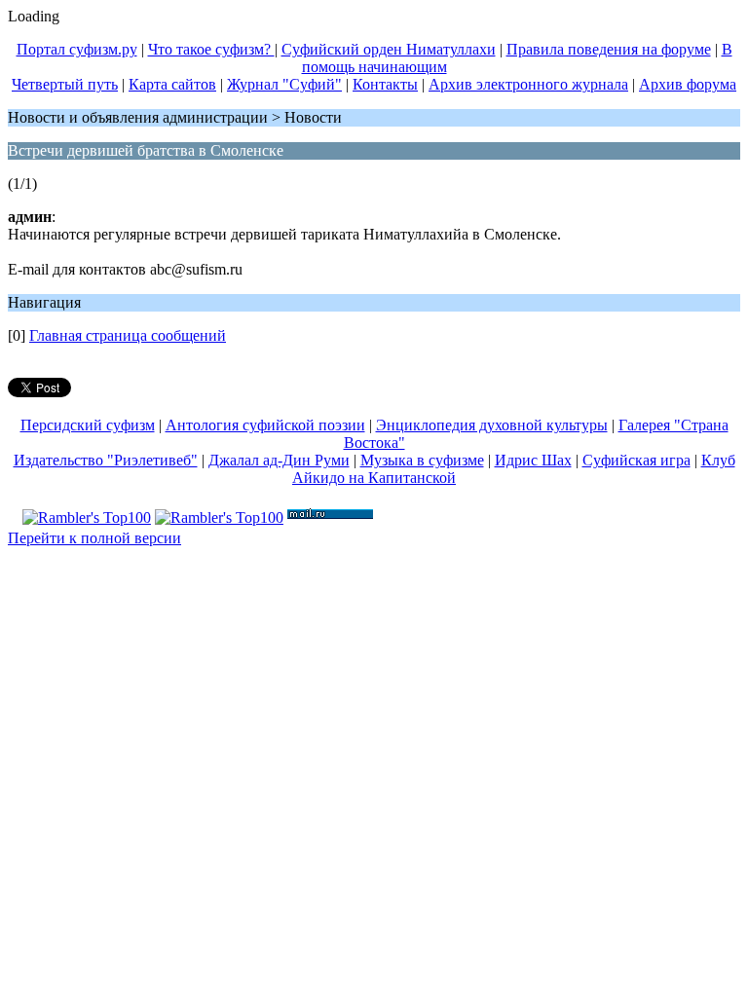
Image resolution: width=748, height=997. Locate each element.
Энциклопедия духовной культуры (492, 425)
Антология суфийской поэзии (265, 425)
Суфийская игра (636, 460)
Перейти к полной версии (94, 538)
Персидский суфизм (87, 425)
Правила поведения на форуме (608, 49)
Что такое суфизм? (211, 49)
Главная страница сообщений (127, 335)
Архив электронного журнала (528, 84)
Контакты (385, 84)
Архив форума (687, 84)
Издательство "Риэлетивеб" (106, 460)
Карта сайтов (172, 84)
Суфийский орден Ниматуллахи (388, 49)
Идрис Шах (533, 460)
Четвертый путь (65, 84)
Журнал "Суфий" (284, 84)
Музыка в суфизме (422, 460)
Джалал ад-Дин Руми (279, 460)
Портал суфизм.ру (77, 49)
